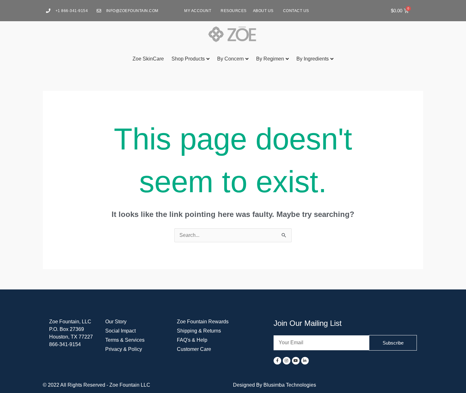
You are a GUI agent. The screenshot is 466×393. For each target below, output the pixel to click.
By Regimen (270, 58)
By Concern (230, 58)
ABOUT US (263, 11)
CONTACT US (296, 11)
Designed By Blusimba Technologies (274, 385)
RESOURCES (234, 11)
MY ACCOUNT (197, 11)
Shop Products (188, 58)
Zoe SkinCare (148, 58)
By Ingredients (312, 58)
